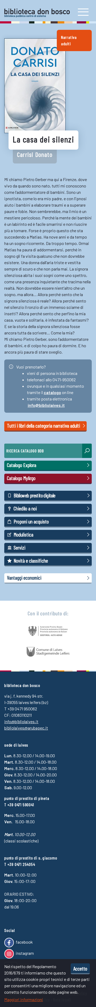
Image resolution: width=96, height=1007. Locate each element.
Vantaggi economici (24, 578)
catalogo (52, 392)
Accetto (80, 968)
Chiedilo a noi (25, 508)
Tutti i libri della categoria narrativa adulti (44, 426)
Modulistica (23, 534)
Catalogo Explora (21, 465)
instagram (24, 953)
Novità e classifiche (31, 561)
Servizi (19, 548)
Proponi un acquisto (31, 521)
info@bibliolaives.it (46, 405)
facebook (24, 941)
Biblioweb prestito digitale (34, 495)
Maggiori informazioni (23, 999)
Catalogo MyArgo (21, 478)
